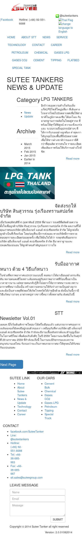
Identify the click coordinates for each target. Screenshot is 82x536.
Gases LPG (52, 403)
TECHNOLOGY (17, 45)
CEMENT (39, 60)
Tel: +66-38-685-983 (15, 458)
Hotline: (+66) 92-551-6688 (16, 446)
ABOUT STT (28, 37)
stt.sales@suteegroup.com (26, 477)
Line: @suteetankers (19, 437)
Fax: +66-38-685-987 (16, 469)
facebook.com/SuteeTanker (27, 431)
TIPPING (56, 60)
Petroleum (51, 406)
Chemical (50, 391)
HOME (11, 37)
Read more (73, 158)
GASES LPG (61, 52)
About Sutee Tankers (22, 391)
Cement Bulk (49, 385)
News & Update (22, 401)
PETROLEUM (20, 52)
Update (28, 116)
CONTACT (38, 45)
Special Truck (49, 416)
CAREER (56, 45)
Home (21, 383)
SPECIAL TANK (21, 68)
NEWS (46, 37)
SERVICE (62, 37)
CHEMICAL (41, 52)
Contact (22, 410)
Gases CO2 (48, 397)
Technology (24, 406)
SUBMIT (58, 519)
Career (21, 414)
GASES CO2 (19, 60)
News (27, 112)
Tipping (49, 410)
